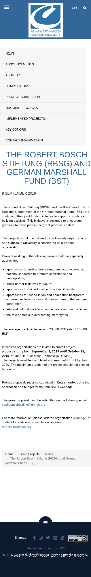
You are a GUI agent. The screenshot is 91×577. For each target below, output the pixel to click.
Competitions (17, 86)
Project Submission (23, 97)
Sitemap (20, 537)
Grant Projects (29, 454)
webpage (80, 418)
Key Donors (16, 129)
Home (9, 454)
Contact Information (24, 140)
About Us (13, 75)
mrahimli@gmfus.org (16, 426)
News (10, 53)
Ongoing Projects (22, 108)
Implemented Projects (25, 118)
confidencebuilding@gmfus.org (23, 404)
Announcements (20, 64)
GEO (75, 8)
